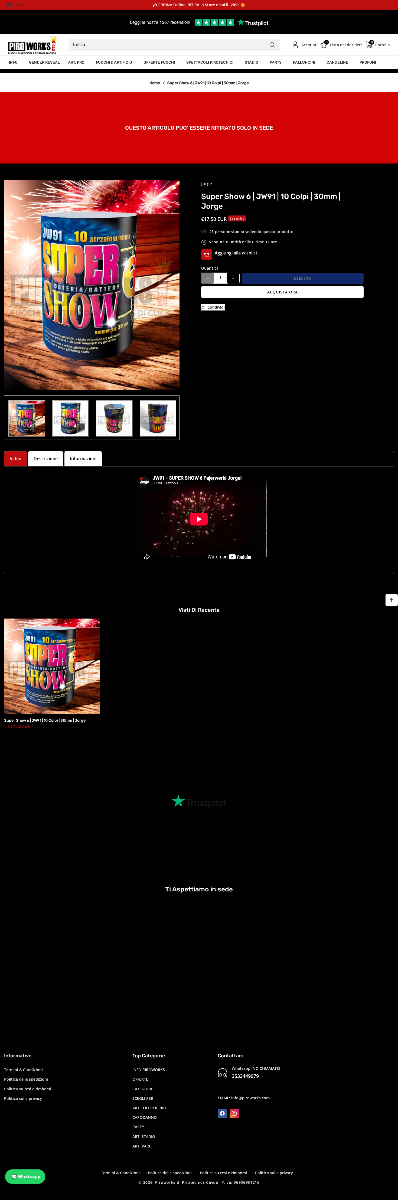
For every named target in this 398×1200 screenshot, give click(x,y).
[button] (15, 62)
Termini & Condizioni (23, 1069)
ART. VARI (141, 1146)
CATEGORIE (142, 1088)
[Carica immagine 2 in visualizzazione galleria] (70, 418)
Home (154, 83)
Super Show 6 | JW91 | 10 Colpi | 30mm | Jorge (45, 720)
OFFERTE (140, 1079)
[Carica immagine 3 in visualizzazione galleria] (114, 418)
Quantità (209, 268)
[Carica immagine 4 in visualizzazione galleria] (158, 418)
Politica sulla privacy (23, 1098)
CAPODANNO (144, 1117)
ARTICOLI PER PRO (149, 1107)
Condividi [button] (216, 307)
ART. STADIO (143, 1136)
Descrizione (46, 459)
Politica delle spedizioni (26, 1079)
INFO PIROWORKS (148, 1069)
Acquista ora (282, 292)
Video (15, 459)
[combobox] (174, 45)
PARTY (138, 1126)
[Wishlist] (206, 254)
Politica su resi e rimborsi (27, 1088)
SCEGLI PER (142, 1098)
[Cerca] (272, 45)
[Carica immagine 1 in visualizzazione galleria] (26, 418)
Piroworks (165, 1182)
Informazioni (83, 459)
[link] (199, 127)
